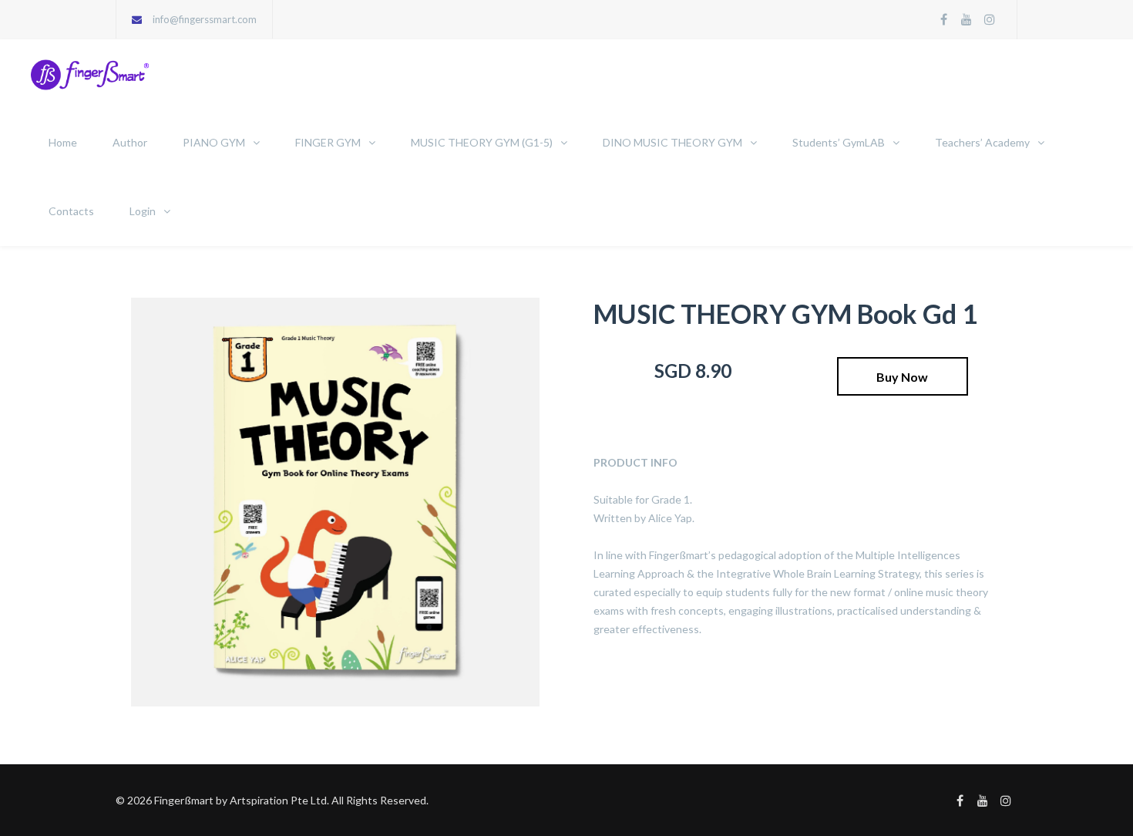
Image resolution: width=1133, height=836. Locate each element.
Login (142, 210)
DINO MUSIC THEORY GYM (672, 142)
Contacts (71, 210)
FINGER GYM (328, 142)
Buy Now (902, 376)
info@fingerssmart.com (205, 19)
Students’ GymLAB (838, 142)
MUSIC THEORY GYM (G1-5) (482, 142)
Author (130, 142)
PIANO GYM (214, 142)
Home (63, 142)
